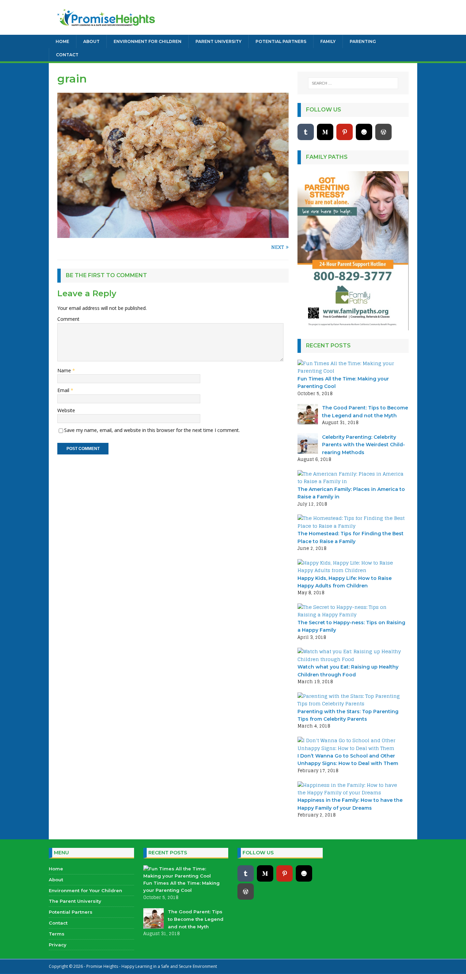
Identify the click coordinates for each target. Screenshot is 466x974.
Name (64, 370)
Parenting (363, 41)
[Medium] (325, 132)
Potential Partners (281, 41)
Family (328, 41)
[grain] (173, 234)
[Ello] (364, 132)
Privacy (58, 944)
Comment (68, 319)
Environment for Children (147, 41)
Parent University (218, 41)
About (91, 41)
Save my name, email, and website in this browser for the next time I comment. (152, 430)
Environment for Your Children (85, 890)
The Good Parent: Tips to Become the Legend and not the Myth (195, 919)
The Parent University (75, 901)
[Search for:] (353, 83)
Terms (56, 933)
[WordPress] (383, 132)
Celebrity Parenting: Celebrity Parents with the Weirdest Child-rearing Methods (363, 444)
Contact (67, 54)
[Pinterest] (344, 132)
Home (62, 41)
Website (66, 410)
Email (64, 390)
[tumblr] (305, 132)
